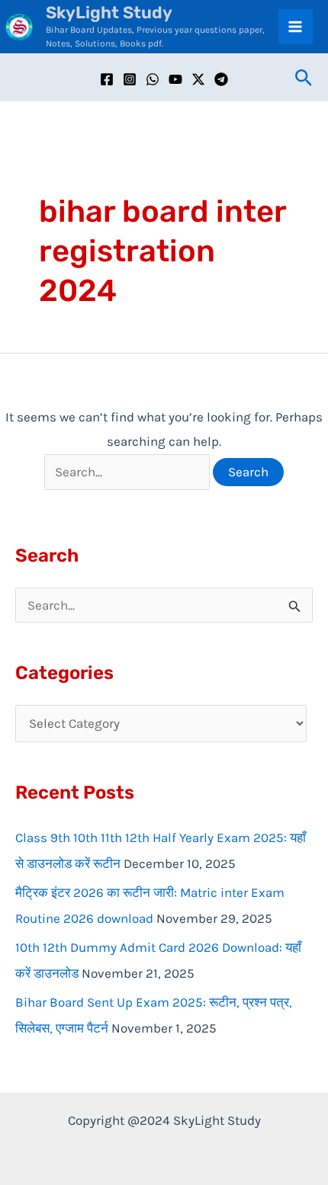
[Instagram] (130, 79)
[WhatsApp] (152, 79)
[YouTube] (175, 79)
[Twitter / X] (198, 79)
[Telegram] (221, 79)
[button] (304, 78)
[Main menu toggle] (296, 26)
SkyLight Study (109, 12)
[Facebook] (107, 79)
